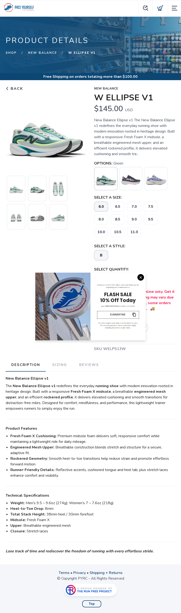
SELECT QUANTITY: (111, 269)
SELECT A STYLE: (109, 246)
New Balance (42, 53)
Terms (64, 572)
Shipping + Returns (106, 572)
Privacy (79, 572)
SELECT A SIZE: (108, 197)
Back (16, 88)
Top (92, 604)
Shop (11, 53)
